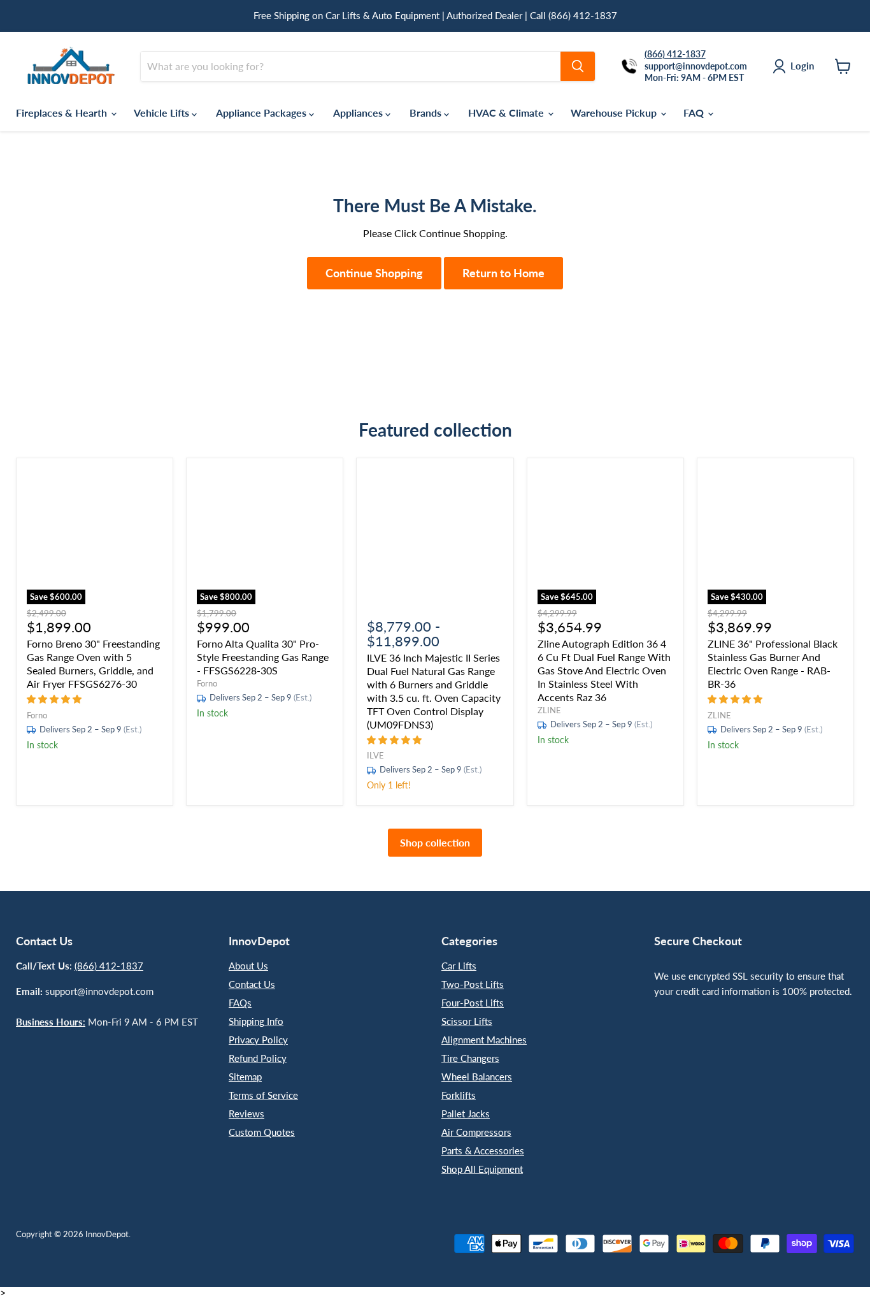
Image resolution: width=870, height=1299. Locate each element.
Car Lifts (458, 965)
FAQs (240, 1002)
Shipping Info (256, 1021)
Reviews (246, 1113)
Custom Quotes (262, 1132)
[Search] (577, 66)
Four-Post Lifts (472, 1002)
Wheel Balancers (476, 1076)
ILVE (375, 755)
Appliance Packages (262, 112)
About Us (248, 965)
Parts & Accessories (482, 1150)
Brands (427, 112)
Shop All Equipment (482, 1169)
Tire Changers (470, 1058)
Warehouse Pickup (615, 112)
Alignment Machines (484, 1039)
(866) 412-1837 (109, 965)
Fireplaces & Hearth (63, 112)
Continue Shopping (374, 273)
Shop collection (435, 842)
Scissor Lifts (466, 1021)
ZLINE (549, 710)
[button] (55, 698)
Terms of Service (263, 1095)
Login (802, 65)
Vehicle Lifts (163, 112)
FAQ (694, 112)
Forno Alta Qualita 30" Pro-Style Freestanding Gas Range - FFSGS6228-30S (263, 656)
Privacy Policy (258, 1039)
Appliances (359, 112)
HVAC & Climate (507, 112)
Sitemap (245, 1076)
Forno (37, 715)
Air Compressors (476, 1132)
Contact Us (252, 984)
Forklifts (458, 1095)
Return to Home (503, 273)
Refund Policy (258, 1058)
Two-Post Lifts (472, 984)
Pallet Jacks (465, 1113)
